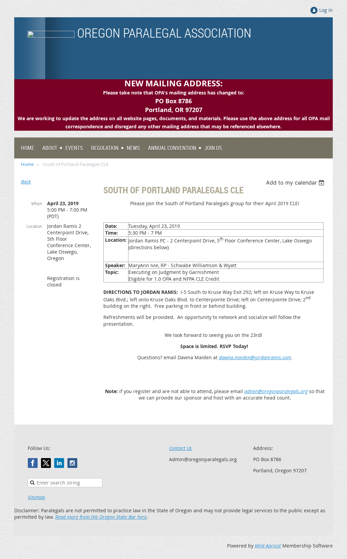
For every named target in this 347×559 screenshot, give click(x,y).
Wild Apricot (268, 545)
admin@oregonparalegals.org (276, 391)
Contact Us (180, 448)
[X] (46, 463)
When (36, 203)
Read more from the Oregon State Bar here (101, 517)
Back (26, 181)
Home (27, 164)
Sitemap (36, 497)
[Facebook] (33, 463)
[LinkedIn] (59, 463)
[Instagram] (72, 463)
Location (34, 226)
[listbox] (296, 182)
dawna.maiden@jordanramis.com (255, 357)
